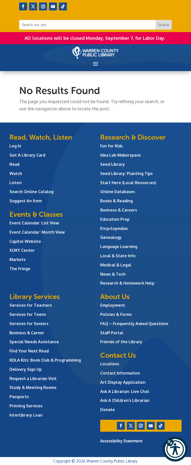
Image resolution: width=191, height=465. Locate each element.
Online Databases (117, 191)
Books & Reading (116, 200)
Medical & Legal (115, 264)
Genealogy (111, 237)
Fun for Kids (111, 145)
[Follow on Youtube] (53, 6)
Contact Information (120, 373)
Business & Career (26, 332)
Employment (112, 305)
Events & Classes (36, 214)
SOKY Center (22, 250)
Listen (15, 182)
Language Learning (118, 246)
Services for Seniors (28, 323)
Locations (109, 363)
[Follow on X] (33, 6)
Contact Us (118, 355)
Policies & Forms (116, 314)
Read (14, 164)
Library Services (34, 297)
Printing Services (26, 405)
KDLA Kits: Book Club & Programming (45, 360)
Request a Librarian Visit (33, 378)
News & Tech (113, 274)
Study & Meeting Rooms (32, 387)
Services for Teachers (30, 305)
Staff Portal (111, 332)
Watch (15, 173)
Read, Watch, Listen (40, 137)
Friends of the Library (121, 341)
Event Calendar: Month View (37, 232)
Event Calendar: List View (34, 222)
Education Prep (115, 219)
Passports (19, 396)
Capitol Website (25, 241)
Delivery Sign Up (25, 369)
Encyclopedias (114, 228)
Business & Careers (118, 210)
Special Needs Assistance (34, 341)
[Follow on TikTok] (63, 6)
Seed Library (112, 164)
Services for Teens (27, 314)
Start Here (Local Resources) (128, 182)
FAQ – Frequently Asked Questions (134, 323)
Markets (17, 259)
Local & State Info (118, 255)
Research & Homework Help (127, 283)
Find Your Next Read (29, 350)
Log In (15, 145)
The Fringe (19, 268)
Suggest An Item (25, 200)
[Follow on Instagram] (43, 6)
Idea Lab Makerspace (120, 155)
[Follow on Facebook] (23, 6)
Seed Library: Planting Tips (126, 173)
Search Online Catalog (31, 191)
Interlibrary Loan (26, 415)
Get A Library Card (27, 155)
